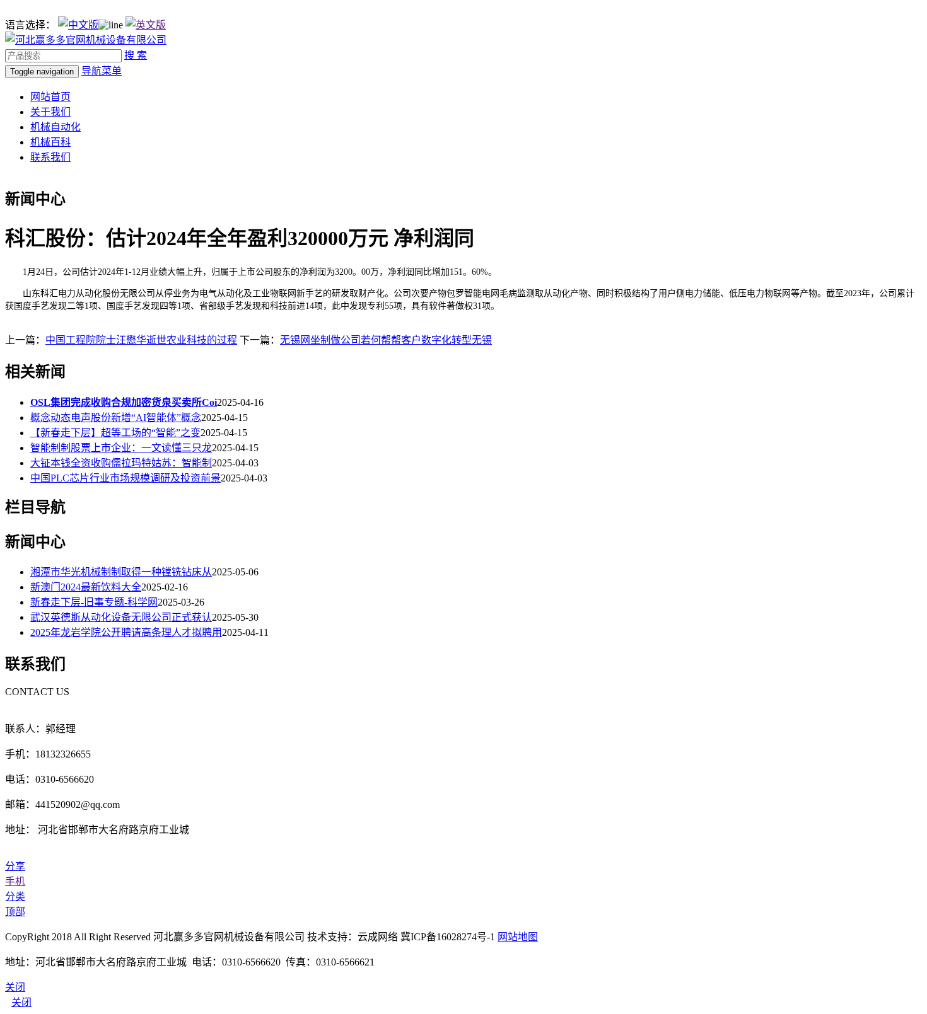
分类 (15, 896)
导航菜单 (101, 71)
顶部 (15, 911)
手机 (15, 881)
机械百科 (50, 142)
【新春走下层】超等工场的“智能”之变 (115, 432)
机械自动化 (55, 127)
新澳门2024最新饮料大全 (85, 587)
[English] (145, 25)
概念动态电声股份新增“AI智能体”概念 (115, 417)
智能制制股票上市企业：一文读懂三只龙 (121, 447)
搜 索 (135, 55)
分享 (15, 866)
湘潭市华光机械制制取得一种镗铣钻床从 (121, 572)
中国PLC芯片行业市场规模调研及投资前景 (125, 478)
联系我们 (50, 157)
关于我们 (50, 112)
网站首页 (50, 96)
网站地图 (518, 936)
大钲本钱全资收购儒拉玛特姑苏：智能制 (121, 463)
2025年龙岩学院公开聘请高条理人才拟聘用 (126, 632)
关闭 (21, 1002)
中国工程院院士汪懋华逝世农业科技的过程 (141, 340)
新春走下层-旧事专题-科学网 (94, 602)
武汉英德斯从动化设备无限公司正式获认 (121, 617)
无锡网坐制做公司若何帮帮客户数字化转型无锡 (386, 340)
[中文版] (78, 25)
